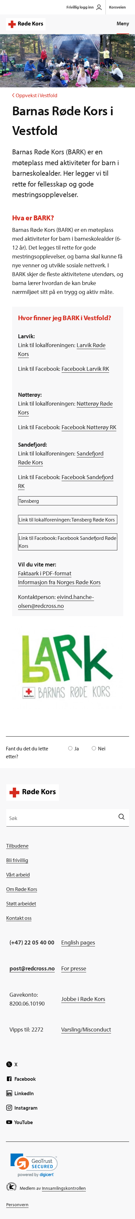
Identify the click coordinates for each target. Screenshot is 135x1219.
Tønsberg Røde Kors (93, 519)
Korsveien (117, 7)
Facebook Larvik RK (85, 368)
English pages (78, 942)
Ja (76, 748)
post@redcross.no (32, 968)
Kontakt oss (18, 918)
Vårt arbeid (18, 874)
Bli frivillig (17, 860)
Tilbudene (17, 845)
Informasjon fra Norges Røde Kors (59, 582)
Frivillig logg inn (80, 7)
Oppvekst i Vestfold (34, 95)
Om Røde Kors (21, 889)
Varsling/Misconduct (86, 1029)
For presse (73, 968)
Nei (102, 748)
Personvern (17, 1205)
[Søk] (121, 817)
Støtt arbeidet (21, 903)
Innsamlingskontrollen (64, 1188)
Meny (123, 23)
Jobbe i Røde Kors (83, 999)
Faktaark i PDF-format (44, 573)
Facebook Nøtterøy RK (89, 427)
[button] (34, 1165)
